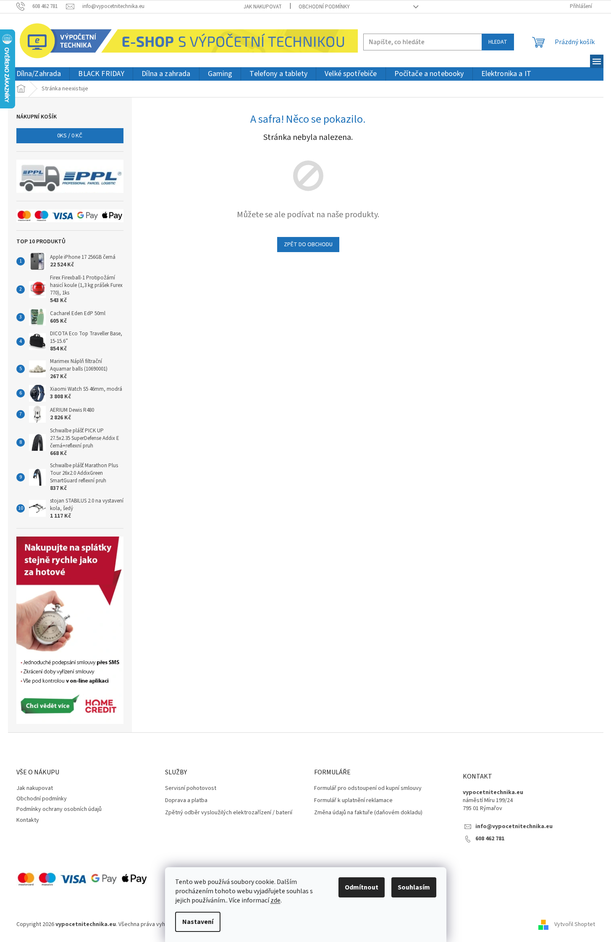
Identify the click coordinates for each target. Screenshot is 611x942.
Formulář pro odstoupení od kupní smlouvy (368, 788)
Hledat (497, 42)
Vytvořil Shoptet (574, 924)
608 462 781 (489, 839)
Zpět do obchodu (308, 244)
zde (275, 900)
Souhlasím (414, 887)
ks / (69, 136)
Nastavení (197, 921)
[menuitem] (39, 74)
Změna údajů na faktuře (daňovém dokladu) (368, 813)
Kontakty (27, 820)
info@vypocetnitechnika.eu (514, 827)
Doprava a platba (186, 801)
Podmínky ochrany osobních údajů (59, 809)
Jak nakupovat (263, 7)
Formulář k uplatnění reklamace (353, 801)
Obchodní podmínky (324, 7)
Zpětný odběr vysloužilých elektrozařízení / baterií (228, 813)
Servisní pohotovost (190, 788)
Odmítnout (361, 887)
